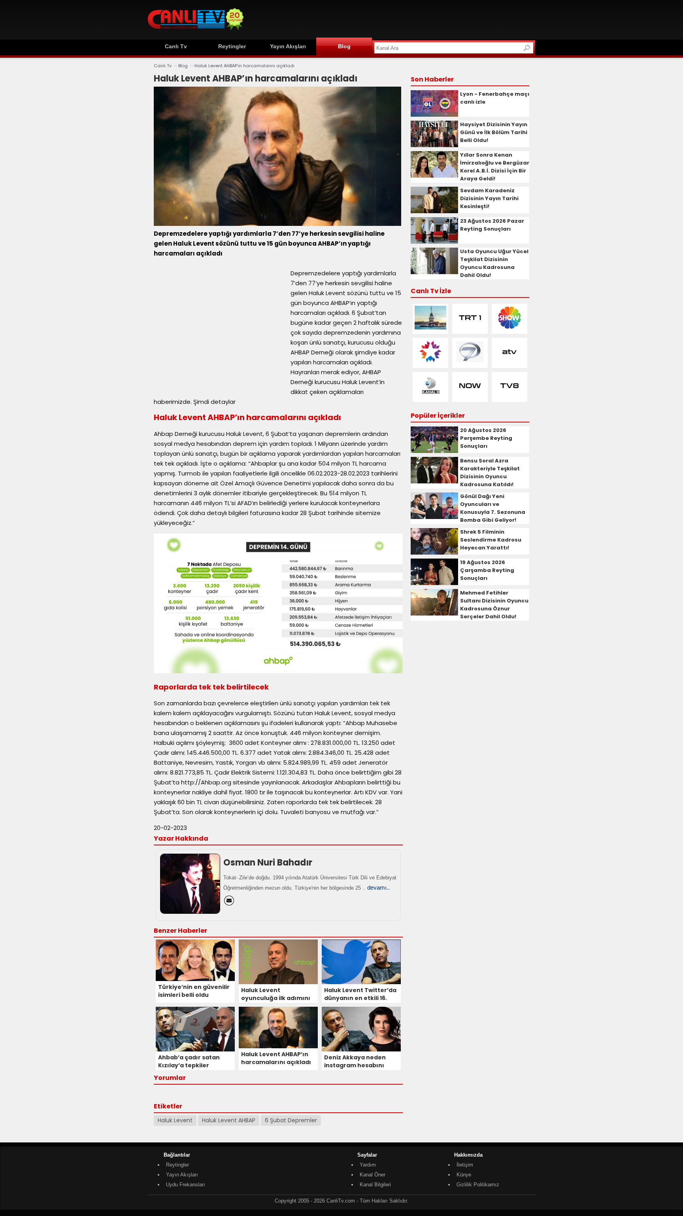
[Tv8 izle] (509, 396)
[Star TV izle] (430, 362)
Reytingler (232, 46)
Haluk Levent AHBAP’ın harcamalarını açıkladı (244, 66)
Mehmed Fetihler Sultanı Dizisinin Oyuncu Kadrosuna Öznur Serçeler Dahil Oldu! (494, 604)
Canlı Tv (176, 46)
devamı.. (378, 887)
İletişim (465, 1165)
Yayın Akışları (288, 46)
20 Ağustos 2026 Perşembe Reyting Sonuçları (486, 438)
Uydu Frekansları (185, 1185)
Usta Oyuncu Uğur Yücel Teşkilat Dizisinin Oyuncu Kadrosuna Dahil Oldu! (494, 263)
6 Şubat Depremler (291, 1120)
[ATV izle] (509, 362)
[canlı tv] (195, 31)
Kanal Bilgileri (375, 1185)
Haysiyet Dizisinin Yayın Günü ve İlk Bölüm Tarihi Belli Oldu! (493, 132)
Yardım (368, 1165)
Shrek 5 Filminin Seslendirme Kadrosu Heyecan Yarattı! (490, 539)
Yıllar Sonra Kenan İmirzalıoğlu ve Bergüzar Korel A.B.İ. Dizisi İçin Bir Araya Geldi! (494, 166)
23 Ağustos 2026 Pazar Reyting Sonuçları (492, 225)
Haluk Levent (175, 1120)
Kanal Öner (372, 1175)
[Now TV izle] (470, 396)
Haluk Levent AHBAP (228, 1120)
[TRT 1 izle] (470, 327)
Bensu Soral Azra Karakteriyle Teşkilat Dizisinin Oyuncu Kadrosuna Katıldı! (490, 472)
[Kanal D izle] (430, 396)
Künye (464, 1175)
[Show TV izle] (509, 327)
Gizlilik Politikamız (478, 1185)
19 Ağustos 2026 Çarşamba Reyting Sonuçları (487, 570)
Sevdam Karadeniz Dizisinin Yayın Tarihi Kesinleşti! (489, 198)
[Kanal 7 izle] (470, 362)
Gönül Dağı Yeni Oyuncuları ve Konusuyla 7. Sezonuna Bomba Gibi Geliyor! (492, 508)
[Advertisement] (391, 18)
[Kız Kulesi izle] (430, 327)
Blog (344, 46)
